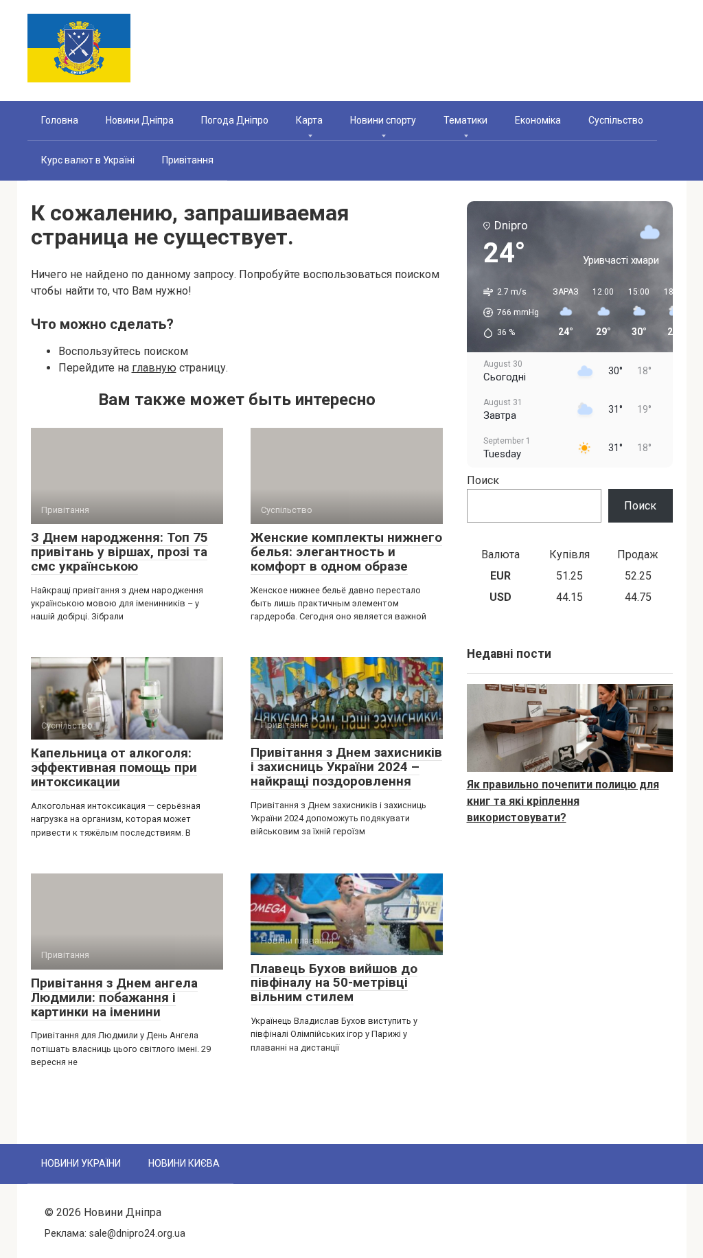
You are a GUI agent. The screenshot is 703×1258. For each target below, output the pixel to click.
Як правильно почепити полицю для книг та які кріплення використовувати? (563, 801)
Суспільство (615, 120)
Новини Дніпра (140, 120)
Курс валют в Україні (88, 160)
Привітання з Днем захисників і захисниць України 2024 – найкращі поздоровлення (346, 766)
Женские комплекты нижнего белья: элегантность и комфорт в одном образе (346, 551)
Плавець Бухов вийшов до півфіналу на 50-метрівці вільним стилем (334, 983)
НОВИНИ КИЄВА (184, 1163)
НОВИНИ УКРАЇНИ (81, 1163)
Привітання (188, 160)
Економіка (538, 120)
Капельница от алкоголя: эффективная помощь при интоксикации (114, 767)
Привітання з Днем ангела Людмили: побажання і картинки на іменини (114, 997)
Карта (309, 120)
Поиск (483, 480)
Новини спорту (383, 120)
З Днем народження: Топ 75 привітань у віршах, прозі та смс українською (119, 551)
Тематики (465, 120)
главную (154, 367)
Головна (59, 120)
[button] (506, 312)
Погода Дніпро (234, 120)
